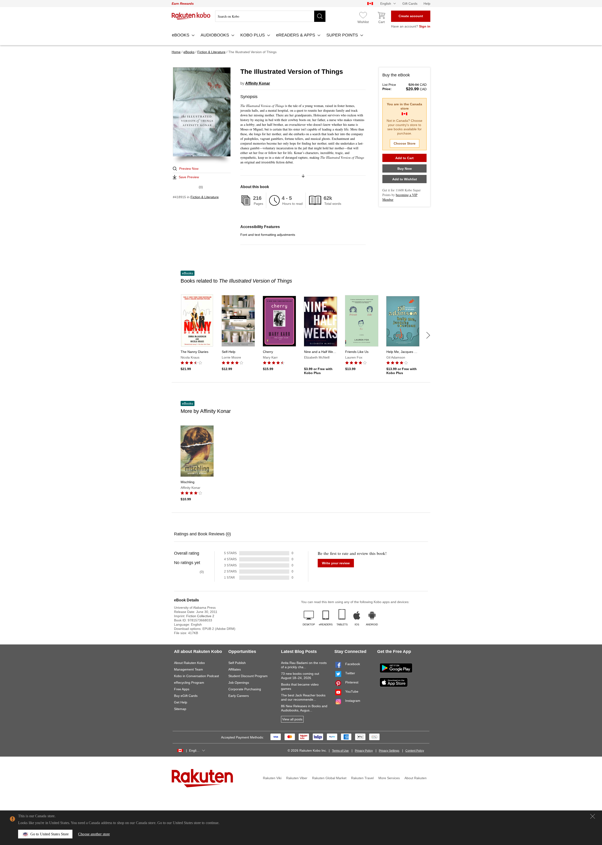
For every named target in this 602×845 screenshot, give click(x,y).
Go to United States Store (49, 834)
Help (427, 3)
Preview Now (188, 168)
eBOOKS (181, 35)
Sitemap (180, 709)
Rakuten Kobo (191, 16)
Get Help (180, 702)
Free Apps (181, 689)
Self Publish (237, 663)
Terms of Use (340, 750)
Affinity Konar (257, 83)
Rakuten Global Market (329, 778)
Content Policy (414, 750)
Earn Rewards (183, 3)
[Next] (428, 335)
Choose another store (94, 834)
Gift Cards (409, 3)
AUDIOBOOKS (215, 35)
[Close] (592, 816)
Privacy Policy (364, 750)
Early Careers (238, 696)
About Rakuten (415, 778)
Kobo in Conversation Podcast (196, 676)
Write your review (336, 563)
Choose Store (405, 143)
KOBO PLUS (253, 35)
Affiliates (234, 669)
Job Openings (238, 682)
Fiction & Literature (204, 197)
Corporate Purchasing (244, 689)
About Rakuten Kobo (189, 663)
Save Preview (189, 177)
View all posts (292, 719)
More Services (389, 778)
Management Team (188, 669)
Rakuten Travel (362, 778)
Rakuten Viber (296, 778)
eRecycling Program (189, 682)
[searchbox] (270, 16)
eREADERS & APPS (296, 35)
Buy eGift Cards (186, 696)
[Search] (319, 16)
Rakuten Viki (272, 778)
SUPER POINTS (342, 35)
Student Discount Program (248, 676)
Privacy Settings (389, 750)
